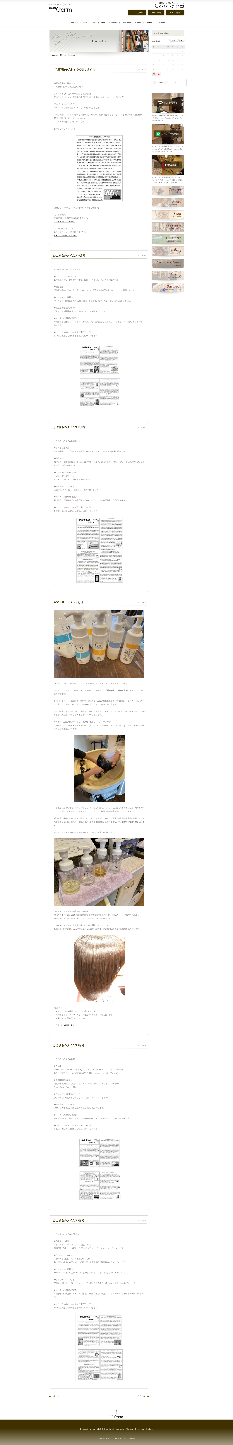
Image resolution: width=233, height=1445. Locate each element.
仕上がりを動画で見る (65, 1025)
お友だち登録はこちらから (65, 235)
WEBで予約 (156, 13)
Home (73, 23)
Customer (150, 23)
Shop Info (113, 23)
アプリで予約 (137, 13)
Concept (83, 23)
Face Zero (126, 23)
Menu (94, 23)
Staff (103, 23)
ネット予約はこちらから (64, 221)
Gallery (138, 23)
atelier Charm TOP (56, 55)
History (162, 23)
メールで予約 (175, 13)
